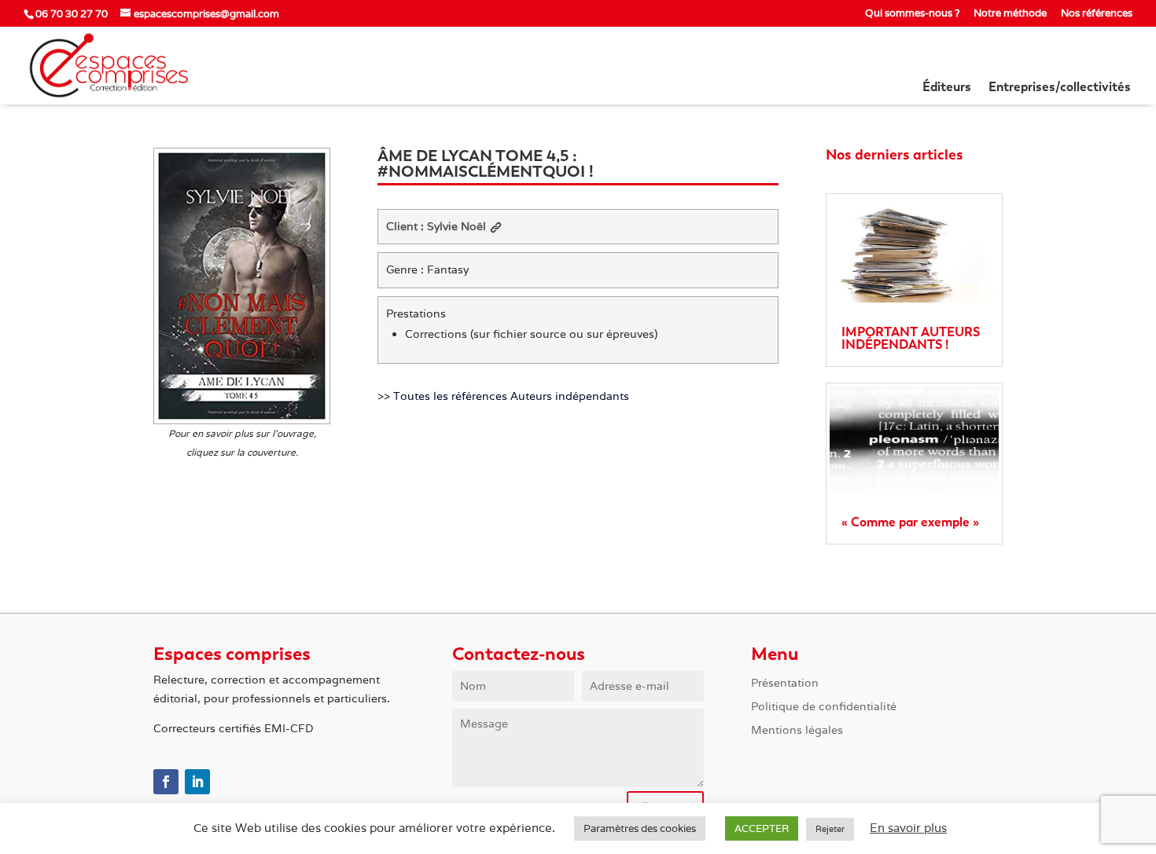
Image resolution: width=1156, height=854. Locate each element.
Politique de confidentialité (823, 707)
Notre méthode (1010, 14)
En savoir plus (908, 827)
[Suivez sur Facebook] (166, 781)
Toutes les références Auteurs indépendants (511, 396)
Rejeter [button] (830, 828)
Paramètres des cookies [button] (640, 828)
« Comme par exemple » (910, 522)
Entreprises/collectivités (1059, 88)
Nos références (1096, 14)
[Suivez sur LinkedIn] (197, 781)
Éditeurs (946, 88)
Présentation (785, 683)
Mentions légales (797, 730)
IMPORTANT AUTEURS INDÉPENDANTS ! (910, 338)
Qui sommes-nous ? (912, 14)
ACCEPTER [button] (761, 828)
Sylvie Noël (456, 226)
